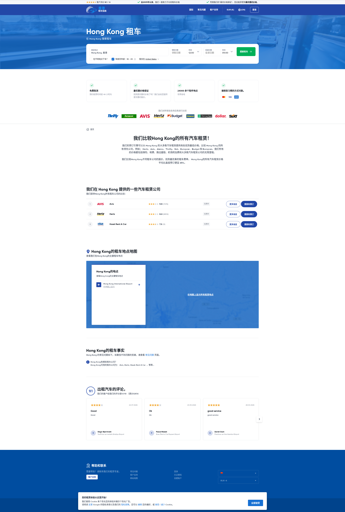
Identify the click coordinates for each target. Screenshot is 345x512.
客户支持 (214, 9)
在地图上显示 (109, 287)
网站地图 (134, 478)
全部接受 (255, 503)
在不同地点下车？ (100, 59)
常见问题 (202, 9)
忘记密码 (178, 475)
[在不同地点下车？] (90, 59)
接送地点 (94, 50)
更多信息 (233, 204)
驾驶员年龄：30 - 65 (124, 59)
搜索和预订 (249, 204)
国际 (191, 9)
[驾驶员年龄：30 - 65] (113, 59)
